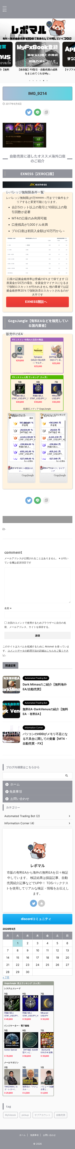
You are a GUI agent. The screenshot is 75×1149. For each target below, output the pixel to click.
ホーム (15, 784)
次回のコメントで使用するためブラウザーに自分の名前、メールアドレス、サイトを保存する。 (35, 624)
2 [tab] (33, 80)
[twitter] (28, 112)
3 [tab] (36, 80)
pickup (25, 1115)
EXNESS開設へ (36, 301)
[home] (41, 903)
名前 (8, 608)
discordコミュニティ (36, 919)
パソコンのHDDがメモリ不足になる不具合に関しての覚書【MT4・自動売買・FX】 (45, 738)
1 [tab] (29, 80)
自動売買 (60, 1115)
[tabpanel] (37, 59)
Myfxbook (10, 1115)
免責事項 (15, 791)
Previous (3, 57)
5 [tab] (43, 80)
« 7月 (6, 977)
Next (72, 57)
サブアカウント (42, 1115)
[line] (37, 112)
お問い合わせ (19, 799)
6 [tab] (47, 80)
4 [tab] (40, 80)
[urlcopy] (46, 112)
